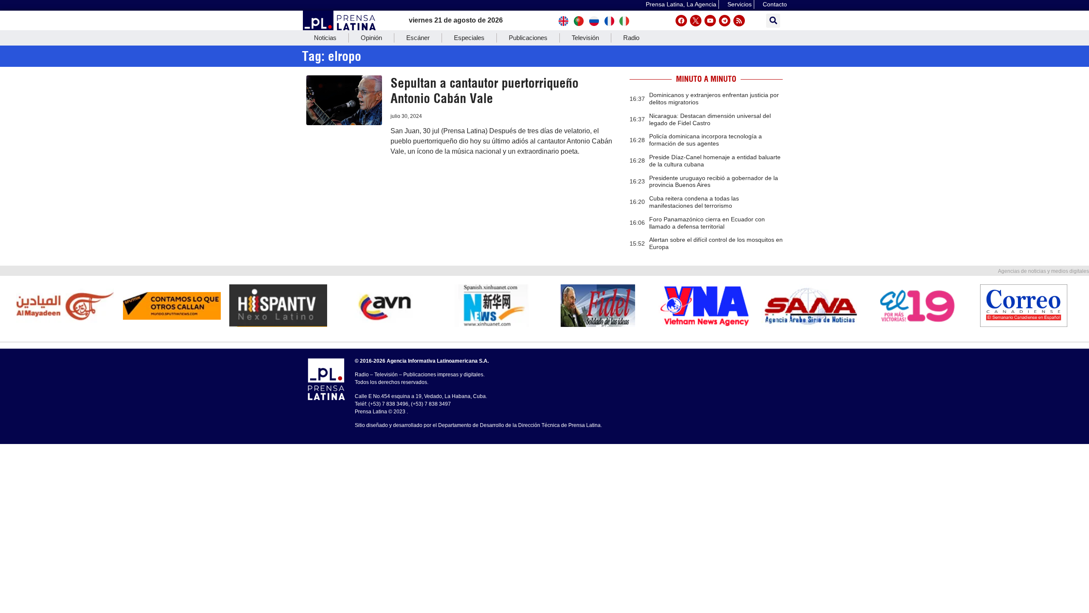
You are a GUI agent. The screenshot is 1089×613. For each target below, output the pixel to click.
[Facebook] (681, 20)
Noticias (325, 37)
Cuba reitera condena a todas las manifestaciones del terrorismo (694, 202)
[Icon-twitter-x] (695, 20)
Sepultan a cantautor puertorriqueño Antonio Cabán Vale (485, 90)
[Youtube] (710, 20)
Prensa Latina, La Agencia (681, 4)
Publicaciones (528, 37)
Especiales (469, 37)
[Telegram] (724, 20)
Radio (631, 37)
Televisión (585, 37)
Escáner (418, 37)
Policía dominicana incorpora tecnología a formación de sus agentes (705, 140)
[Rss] (739, 20)
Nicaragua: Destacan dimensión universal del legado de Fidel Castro (710, 119)
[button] (773, 21)
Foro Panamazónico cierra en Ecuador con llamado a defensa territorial (707, 223)
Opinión (371, 37)
